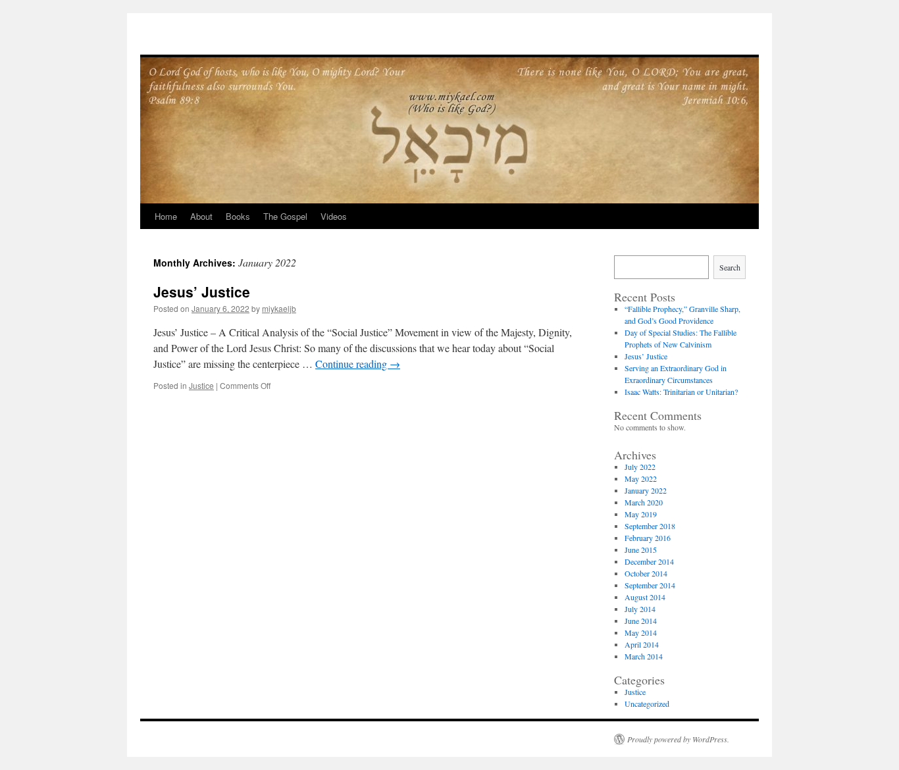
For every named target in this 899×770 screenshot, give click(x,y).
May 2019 (641, 514)
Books (238, 216)
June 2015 (641, 549)
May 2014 (641, 632)
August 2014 (645, 597)
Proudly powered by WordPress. (678, 739)
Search (729, 267)
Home (166, 216)
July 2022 (640, 466)
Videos (334, 216)
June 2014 (641, 620)
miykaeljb (279, 308)
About (201, 216)
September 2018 (650, 526)
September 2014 (650, 585)
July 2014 (640, 608)
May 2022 (641, 478)
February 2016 (648, 537)
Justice (201, 385)
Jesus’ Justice (201, 291)
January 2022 (646, 490)
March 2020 (644, 502)
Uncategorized (647, 703)
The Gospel (285, 216)
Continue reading (357, 364)
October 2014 (646, 573)
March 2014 (644, 656)
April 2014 (642, 644)
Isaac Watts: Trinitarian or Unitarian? (681, 391)
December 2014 (649, 561)
